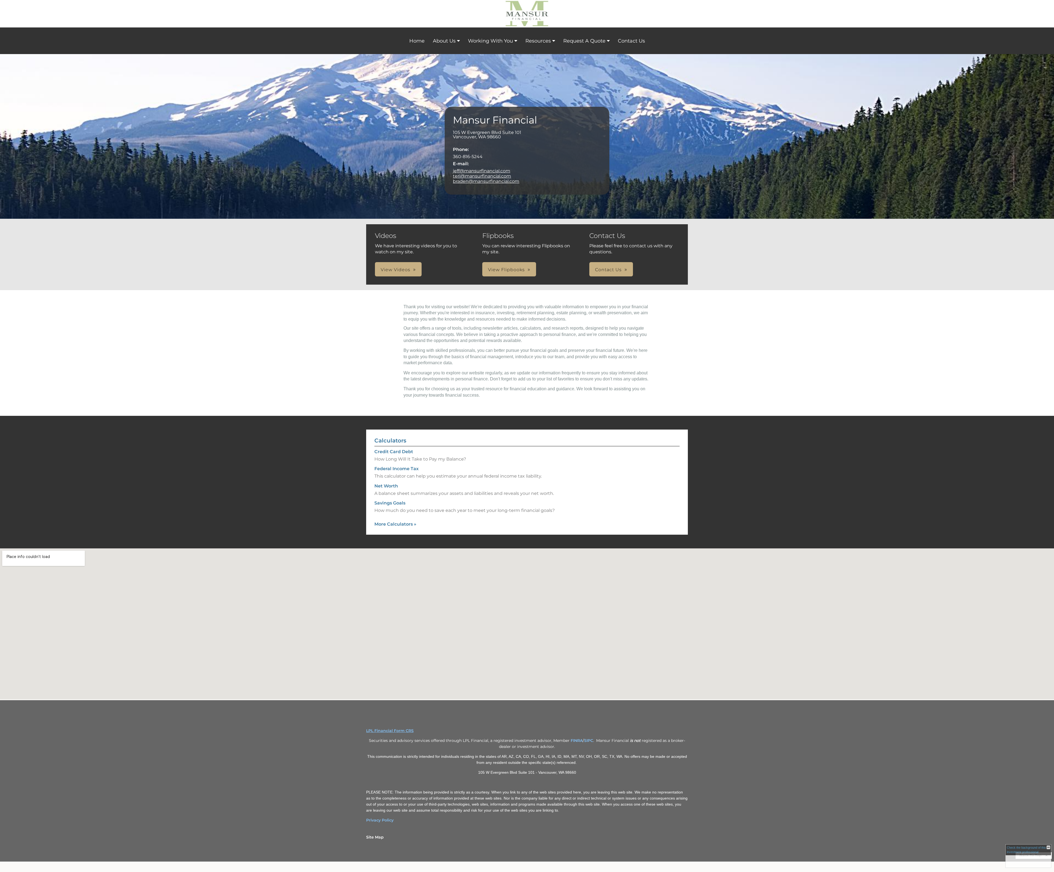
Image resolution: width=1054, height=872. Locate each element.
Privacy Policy (380, 820)
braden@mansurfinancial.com (486, 181)
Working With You (490, 41)
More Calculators (395, 524)
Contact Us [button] (608, 269)
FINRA (577, 740)
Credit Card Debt (393, 451)
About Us (444, 41)
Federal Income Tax (396, 468)
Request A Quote (584, 41)
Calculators (390, 440)
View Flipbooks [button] (506, 269)
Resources (538, 41)
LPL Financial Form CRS (390, 730)
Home (417, 41)
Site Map (375, 837)
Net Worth (386, 486)
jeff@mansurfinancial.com (481, 170)
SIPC (588, 740)
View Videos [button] (395, 269)
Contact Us (631, 41)
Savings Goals (389, 503)
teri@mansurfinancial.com (482, 176)
